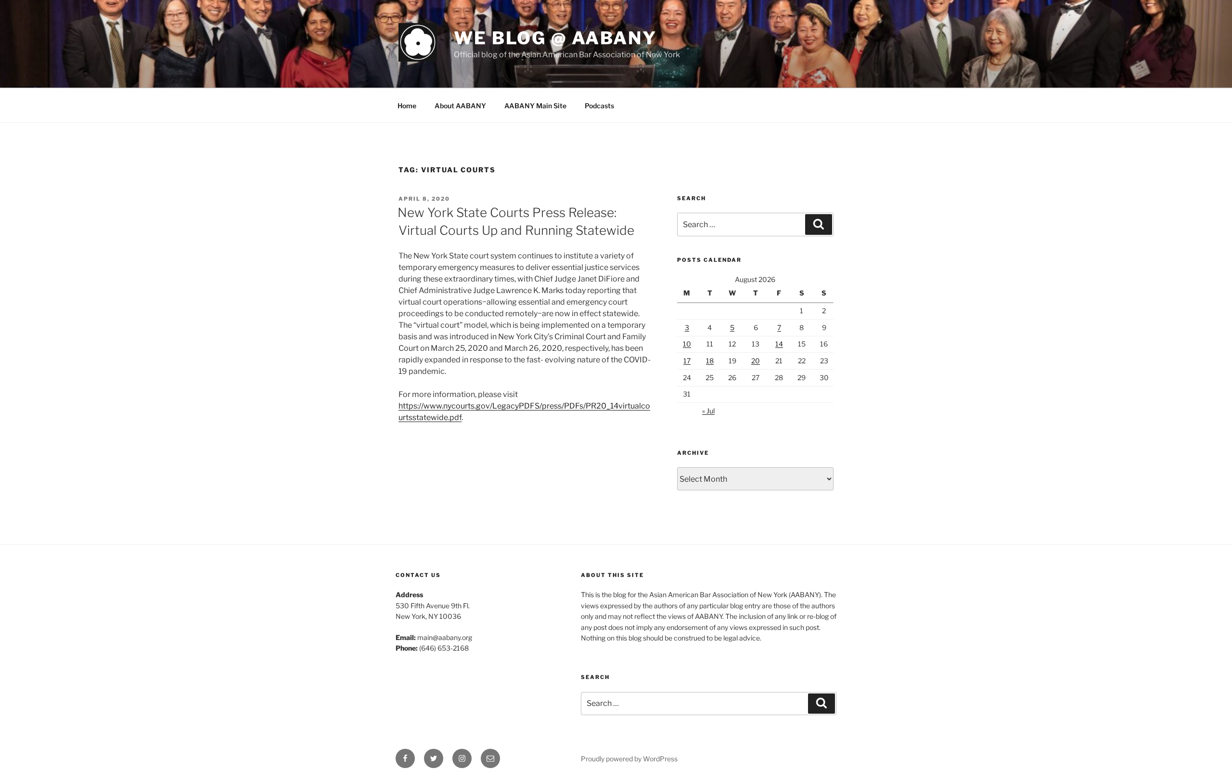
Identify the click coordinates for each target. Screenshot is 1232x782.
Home (407, 106)
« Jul (708, 411)
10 (687, 344)
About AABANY (460, 106)
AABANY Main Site (535, 106)
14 (779, 344)
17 (687, 361)
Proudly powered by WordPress (629, 759)
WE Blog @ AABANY (555, 38)
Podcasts (599, 106)
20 (755, 361)
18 (710, 361)
